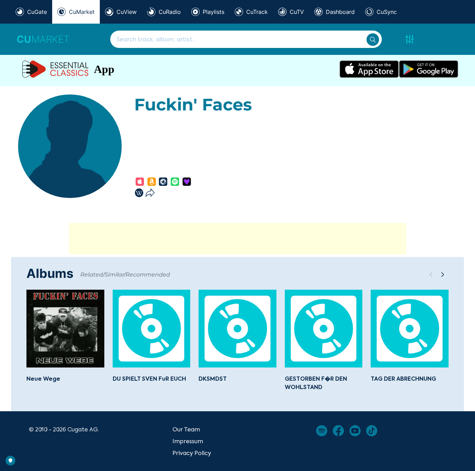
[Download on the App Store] (369, 69)
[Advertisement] (237, 238)
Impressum (187, 441)
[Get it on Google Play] (428, 69)
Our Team (186, 429)
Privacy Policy (191, 452)
